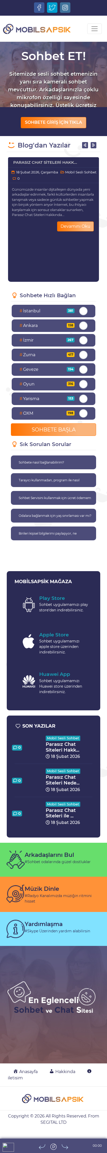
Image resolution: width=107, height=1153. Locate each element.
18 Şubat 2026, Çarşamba (36, 172)
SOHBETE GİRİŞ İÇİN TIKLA (53, 122)
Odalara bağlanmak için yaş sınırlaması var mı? (55, 516)
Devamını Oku (75, 226)
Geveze (46, 369)
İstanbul (46, 310)
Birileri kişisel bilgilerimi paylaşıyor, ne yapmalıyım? (48, 535)
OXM (46, 413)
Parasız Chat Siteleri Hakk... (45, 162)
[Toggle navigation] (94, 29)
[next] (65, 1147)
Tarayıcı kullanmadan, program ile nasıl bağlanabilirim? (49, 482)
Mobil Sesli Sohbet (80, 172)
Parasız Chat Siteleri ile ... (61, 813)
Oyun (46, 384)
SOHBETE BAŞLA (54, 429)
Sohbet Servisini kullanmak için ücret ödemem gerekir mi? (55, 500)
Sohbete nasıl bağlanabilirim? (41, 462)
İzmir (46, 340)
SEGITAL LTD (53, 1122)
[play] (53, 1147)
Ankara (46, 325)
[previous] (42, 1147)
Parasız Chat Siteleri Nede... (62, 780)
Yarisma (46, 398)
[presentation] (85, 145)
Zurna (46, 354)
